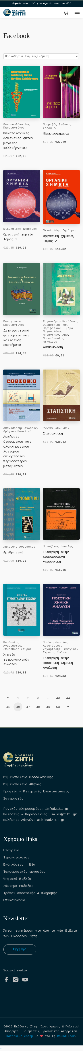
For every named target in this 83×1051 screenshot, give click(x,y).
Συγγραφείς (13, 799)
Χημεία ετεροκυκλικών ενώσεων (16, 660)
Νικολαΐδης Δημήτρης (20, 229)
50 (58, 707)
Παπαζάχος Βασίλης (58, 546)
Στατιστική (53, 434)
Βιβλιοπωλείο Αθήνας (22, 784)
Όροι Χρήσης (50, 1026)
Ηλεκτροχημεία (56, 134)
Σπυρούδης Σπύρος (17, 649)
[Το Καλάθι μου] (66, 13)
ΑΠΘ (65, 335)
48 (38, 707)
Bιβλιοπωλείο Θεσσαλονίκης (28, 777)
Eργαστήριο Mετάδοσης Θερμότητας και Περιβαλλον (60, 325)
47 (28, 707)
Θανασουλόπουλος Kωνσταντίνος (16, 126)
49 (48, 707)
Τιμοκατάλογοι (16, 858)
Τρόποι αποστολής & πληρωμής (30, 893)
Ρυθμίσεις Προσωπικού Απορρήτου (50, 1031)
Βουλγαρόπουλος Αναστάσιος (55, 644)
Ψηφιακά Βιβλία (17, 879)
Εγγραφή (20, 949)
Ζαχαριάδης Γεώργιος (60, 649)
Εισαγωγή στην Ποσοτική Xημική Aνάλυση (58, 663)
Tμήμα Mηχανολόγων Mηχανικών (58, 332)
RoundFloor (66, 1036)
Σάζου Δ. (50, 128)
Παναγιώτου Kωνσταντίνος (14, 323)
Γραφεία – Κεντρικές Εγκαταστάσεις (36, 792)
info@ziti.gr (57, 809)
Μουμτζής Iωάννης (57, 124)
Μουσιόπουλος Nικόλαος (53, 340)
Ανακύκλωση (53, 347)
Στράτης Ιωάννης (56, 652)
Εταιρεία (11, 850)
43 (58, 698)
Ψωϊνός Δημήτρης (56, 428)
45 (8, 707)
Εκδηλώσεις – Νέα (19, 865)
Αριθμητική (13, 553)
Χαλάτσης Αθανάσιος (19, 547)
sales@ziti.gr (64, 814)
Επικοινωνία (14, 900)
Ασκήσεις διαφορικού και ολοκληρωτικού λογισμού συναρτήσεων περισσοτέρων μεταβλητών (17, 451)
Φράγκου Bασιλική (17, 431)
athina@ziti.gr (51, 820)
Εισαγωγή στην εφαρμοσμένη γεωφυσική (56, 557)
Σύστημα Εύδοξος (18, 886)
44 (68, 698)
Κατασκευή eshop (19, 1036)
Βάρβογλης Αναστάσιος (12, 644)
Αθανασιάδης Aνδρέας (20, 428)
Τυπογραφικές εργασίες (24, 872)
